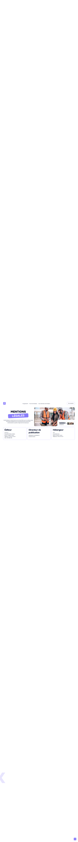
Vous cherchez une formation (44, 403)
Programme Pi (25, 403)
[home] (4, 403)
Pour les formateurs (33, 403)
